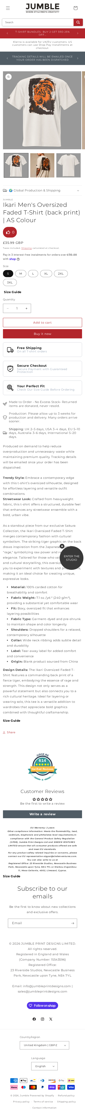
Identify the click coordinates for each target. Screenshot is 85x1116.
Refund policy (66, 1095)
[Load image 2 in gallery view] (42, 165)
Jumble (24, 1095)
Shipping (26, 248)
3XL (10, 282)
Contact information (44, 1107)
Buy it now (42, 334)
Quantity (9, 299)
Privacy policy (21, 1101)
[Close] (62, 546)
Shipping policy (66, 1101)
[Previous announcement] (7, 33)
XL (46, 273)
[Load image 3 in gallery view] (68, 165)
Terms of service (43, 1101)
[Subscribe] (72, 923)
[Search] (78, 22)
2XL (61, 273)
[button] (8, 8)
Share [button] (11, 732)
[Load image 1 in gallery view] (16, 165)
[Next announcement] (77, 33)
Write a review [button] (42, 814)
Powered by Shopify (42, 1095)
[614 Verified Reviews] (42, 783)
